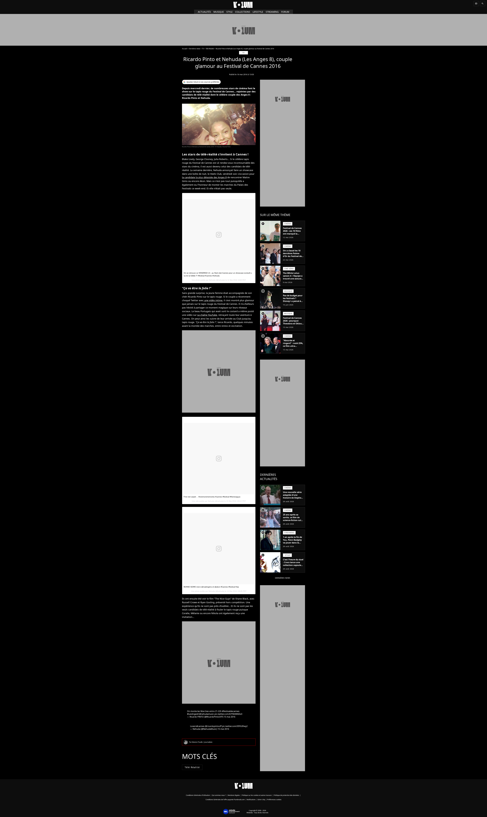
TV (203, 49)
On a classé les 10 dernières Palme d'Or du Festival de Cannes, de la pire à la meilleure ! (293, 256)
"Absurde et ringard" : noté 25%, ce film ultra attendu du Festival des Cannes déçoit (293, 346)
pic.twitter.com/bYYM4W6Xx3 (228, 714)
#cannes (200, 726)
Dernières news (194, 49)
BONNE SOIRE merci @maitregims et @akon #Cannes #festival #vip (211, 587)
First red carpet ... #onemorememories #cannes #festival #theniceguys (212, 497)
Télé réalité (192, 767)
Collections (242, 11)
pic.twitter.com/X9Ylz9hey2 (235, 726)
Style (229, 11)
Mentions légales (234, 795)
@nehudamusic (206, 714)
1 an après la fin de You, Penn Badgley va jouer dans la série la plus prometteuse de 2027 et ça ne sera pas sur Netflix (292, 545)
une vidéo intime (213, 300)
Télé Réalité (210, 49)
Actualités (204, 11)
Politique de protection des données (286, 795)
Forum (285, 11)
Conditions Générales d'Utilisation (198, 795)
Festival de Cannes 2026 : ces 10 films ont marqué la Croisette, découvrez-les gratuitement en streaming (292, 236)
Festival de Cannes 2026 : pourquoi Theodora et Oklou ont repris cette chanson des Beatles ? (293, 325)
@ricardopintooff (213, 726)
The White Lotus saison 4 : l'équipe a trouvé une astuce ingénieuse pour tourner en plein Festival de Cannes (292, 280)
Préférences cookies (274, 799)
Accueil (184, 49)
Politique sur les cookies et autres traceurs (257, 795)
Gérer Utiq (261, 799)
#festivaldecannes (230, 711)
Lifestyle (258, 11)
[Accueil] (243, 5)
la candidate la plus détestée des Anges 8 (204, 177)
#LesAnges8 (193, 714)
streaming (272, 11)
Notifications (251, 799)
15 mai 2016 (229, 716)
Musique (218, 11)
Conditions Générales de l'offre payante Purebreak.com (225, 799)
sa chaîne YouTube (207, 314)
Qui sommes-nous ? (219, 795)
